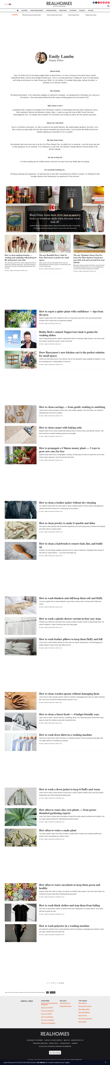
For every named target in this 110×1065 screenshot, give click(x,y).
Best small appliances (85, 1018)
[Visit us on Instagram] (104, 3)
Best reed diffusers (84, 1012)
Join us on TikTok (46, 1014)
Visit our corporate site (76, 1059)
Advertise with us (65, 1003)
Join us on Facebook (47, 1020)
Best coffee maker (84, 1009)
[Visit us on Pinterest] (99, 3)
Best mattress (83, 1003)
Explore (90, 10)
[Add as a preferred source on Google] (55, 1052)
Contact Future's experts (53, 1040)
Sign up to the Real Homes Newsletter (49, 1003)
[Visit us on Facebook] (94, 3)
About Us (67, 1040)
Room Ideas (63, 10)
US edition (41, 1062)
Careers (74, 1043)
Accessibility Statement (35, 1040)
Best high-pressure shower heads (31, 15)
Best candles (82, 1021)
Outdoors (73, 10)
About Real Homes (65, 1006)
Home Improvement (36, 10)
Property (82, 10)
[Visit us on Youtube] (101, 3)
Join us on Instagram (47, 1010)
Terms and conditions (40, 1043)
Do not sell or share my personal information (55, 1046)
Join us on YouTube (47, 1007)
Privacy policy (54, 1043)
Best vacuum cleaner (85, 1006)
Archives (61, 983)
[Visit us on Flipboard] (106, 3)
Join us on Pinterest (47, 1017)
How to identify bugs (73, 15)
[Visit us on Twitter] (96, 3)
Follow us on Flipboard (48, 1023)
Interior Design (51, 10)
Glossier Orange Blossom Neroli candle (78, 147)
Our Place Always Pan (51, 144)
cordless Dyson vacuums (48, 161)
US (47, 992)
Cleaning (24, 10)
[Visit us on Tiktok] (109, 3)
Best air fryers (83, 1015)
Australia (52, 992)
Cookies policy (65, 1043)
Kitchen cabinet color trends (54, 15)
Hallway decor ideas (90, 15)
